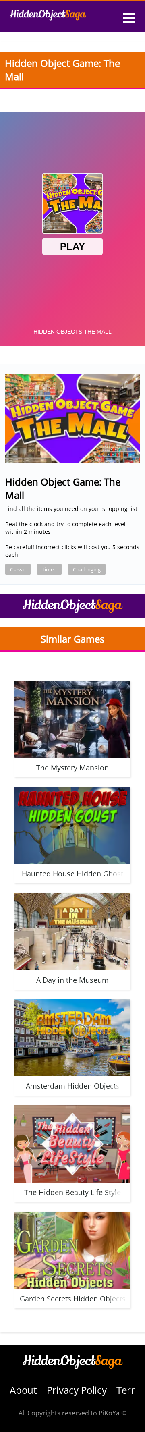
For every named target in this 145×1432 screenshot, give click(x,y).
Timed (49, 569)
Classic (18, 569)
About (23, 1390)
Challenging (87, 569)
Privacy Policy (77, 1390)
